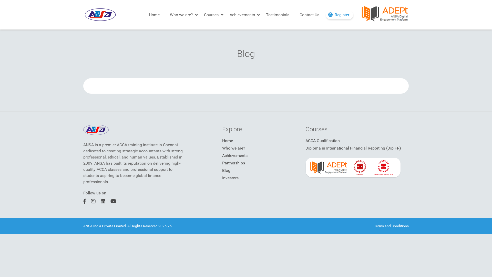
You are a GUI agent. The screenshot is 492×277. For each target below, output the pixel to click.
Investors (230, 177)
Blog (226, 170)
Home (154, 14)
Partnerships (233, 163)
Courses (211, 14)
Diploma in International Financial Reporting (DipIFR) (353, 148)
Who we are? (181, 14)
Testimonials (277, 14)
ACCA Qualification (322, 140)
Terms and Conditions (391, 226)
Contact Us (309, 14)
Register (342, 14)
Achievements (242, 14)
